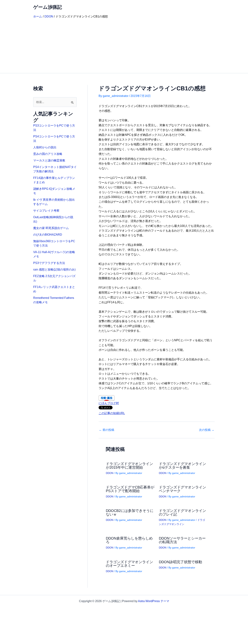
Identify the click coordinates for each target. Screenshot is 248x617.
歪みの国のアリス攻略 (47, 153)
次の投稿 (206, 429)
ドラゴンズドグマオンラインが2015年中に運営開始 (129, 465)
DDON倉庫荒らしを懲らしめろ (129, 540)
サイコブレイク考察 (46, 210)
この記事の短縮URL (112, 413)
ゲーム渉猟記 (47, 7)
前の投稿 (106, 429)
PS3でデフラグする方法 (49, 263)
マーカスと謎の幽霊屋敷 (49, 160)
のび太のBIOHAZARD (47, 234)
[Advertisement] (124, 45)
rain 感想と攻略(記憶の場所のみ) (54, 269)
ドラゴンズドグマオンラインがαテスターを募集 (182, 465)
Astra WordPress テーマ (153, 601)
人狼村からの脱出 (44, 147)
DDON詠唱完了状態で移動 (180, 562)
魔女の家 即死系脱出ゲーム (51, 228)
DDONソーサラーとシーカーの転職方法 (182, 540)
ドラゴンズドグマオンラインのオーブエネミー (129, 564)
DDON (109, 473)
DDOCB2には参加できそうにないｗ (129, 512)
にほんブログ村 (109, 403)
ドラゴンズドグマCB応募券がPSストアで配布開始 (130, 489)
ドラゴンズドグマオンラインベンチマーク (182, 489)
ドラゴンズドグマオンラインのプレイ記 (182, 512)
